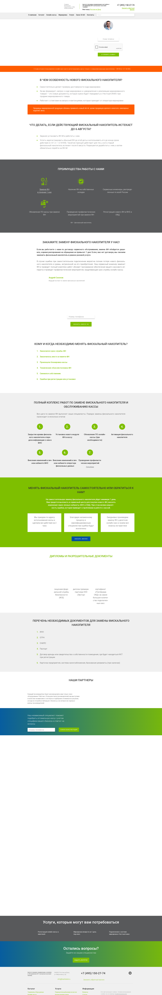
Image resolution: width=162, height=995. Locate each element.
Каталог (41, 15)
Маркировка (63, 15)
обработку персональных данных (106, 63)
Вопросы (85, 992)
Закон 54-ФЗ (80, 15)
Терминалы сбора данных (36, 992)
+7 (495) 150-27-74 (125, 5)
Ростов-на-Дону (95, 9)
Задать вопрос (81, 960)
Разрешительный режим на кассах (66, 992)
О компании (32, 15)
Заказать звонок (81, 539)
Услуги (71, 15)
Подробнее (90, 467)
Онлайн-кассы (51, 15)
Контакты (90, 15)
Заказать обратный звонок (128, 8)
